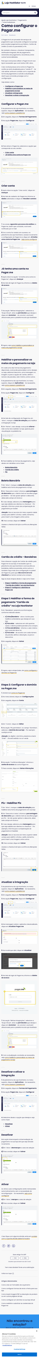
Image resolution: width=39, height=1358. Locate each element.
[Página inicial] (13, 3)
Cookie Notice (7, 1345)
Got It (19, 1354)
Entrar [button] (34, 6)
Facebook (3, 1246)
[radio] (14, 1258)
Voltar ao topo (6, 1273)
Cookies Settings (19, 1349)
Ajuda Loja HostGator (8, 20)
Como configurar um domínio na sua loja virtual (18, 1300)
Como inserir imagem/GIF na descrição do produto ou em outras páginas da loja (19, 1295)
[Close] (37, 1331)
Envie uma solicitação (26, 1267)
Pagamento (22, 20)
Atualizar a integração (14, 93)
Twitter (8, 1246)
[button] (29, 6)
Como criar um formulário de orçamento (15, 1285)
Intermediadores (9, 22)
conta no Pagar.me (18, 693)
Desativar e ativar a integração (17, 95)
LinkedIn (13, 1246)
